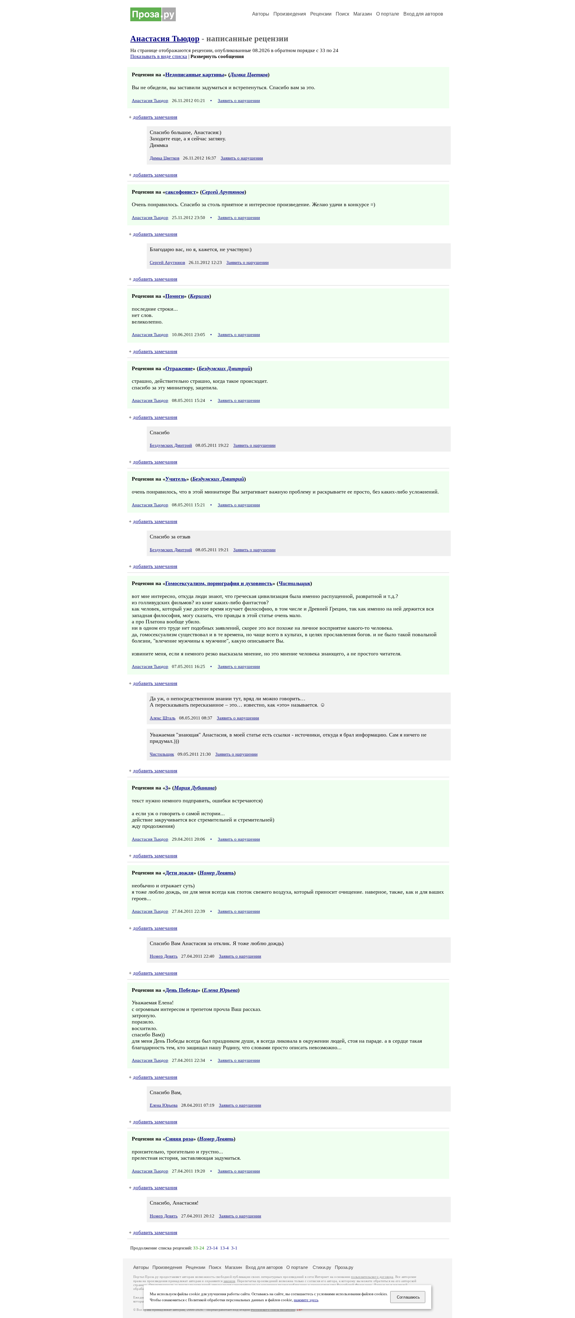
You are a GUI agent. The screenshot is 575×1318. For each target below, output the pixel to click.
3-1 (234, 1248)
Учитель (175, 479)
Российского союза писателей (273, 1309)
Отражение (179, 368)
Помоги (174, 296)
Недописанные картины (194, 75)
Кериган (199, 296)
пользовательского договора (372, 1276)
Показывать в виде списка (158, 56)
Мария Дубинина (194, 788)
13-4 (224, 1248)
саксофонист (180, 192)
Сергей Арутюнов (223, 192)
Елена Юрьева (221, 990)
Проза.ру (344, 1267)
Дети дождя (179, 873)
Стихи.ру (322, 1267)
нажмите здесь (306, 1300)
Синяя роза (179, 1139)
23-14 (212, 1248)
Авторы (260, 13)
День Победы (181, 990)
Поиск (342, 13)
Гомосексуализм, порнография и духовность (219, 583)
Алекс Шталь (162, 718)
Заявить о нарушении (239, 100)
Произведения (289, 13)
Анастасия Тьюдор (164, 38)
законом (229, 1281)
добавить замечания (155, 117)
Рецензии (321, 13)
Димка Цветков (249, 75)
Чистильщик (294, 583)
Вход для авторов (423, 13)
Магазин (362, 13)
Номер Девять (216, 873)
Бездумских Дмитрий (224, 368)
